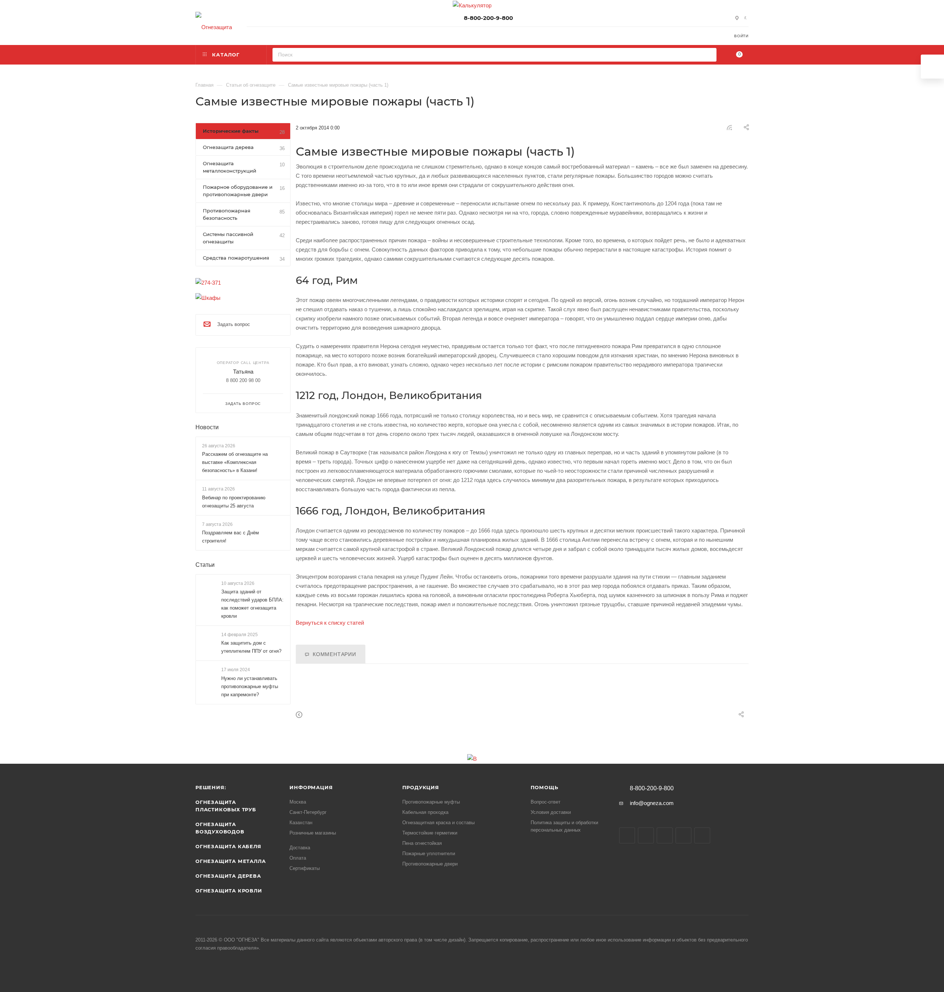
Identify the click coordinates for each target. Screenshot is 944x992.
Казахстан (300, 822)
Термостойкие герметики (429, 833)
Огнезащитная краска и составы (438, 822)
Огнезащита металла (230, 861)
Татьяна (243, 371)
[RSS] (729, 127)
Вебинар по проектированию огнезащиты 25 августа (234, 501)
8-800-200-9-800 (488, 17)
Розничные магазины (312, 833)
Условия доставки (551, 812)
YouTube (665, 835)
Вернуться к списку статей (330, 623)
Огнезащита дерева (228, 876)
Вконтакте (627, 835)
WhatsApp (683, 835)
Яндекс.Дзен (702, 835)
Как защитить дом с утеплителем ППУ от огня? (251, 647)
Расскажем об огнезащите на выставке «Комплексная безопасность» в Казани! (235, 462)
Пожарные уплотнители (428, 853)
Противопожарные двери (430, 864)
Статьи (205, 564)
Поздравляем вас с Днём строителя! (230, 536)
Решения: (210, 787)
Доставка (299, 847)
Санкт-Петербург (308, 812)
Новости (207, 427)
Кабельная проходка (425, 812)
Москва (297, 802)
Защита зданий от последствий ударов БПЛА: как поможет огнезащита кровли (252, 604)
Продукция (420, 787)
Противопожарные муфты (431, 802)
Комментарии (334, 654)
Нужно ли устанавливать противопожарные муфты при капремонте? (249, 686)
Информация (311, 787)
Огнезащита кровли (228, 891)
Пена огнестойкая (422, 843)
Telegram (646, 835)
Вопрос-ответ (545, 802)
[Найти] (708, 55)
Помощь (544, 787)
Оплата (297, 858)
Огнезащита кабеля (228, 846)
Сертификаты (304, 868)
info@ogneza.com (652, 803)
